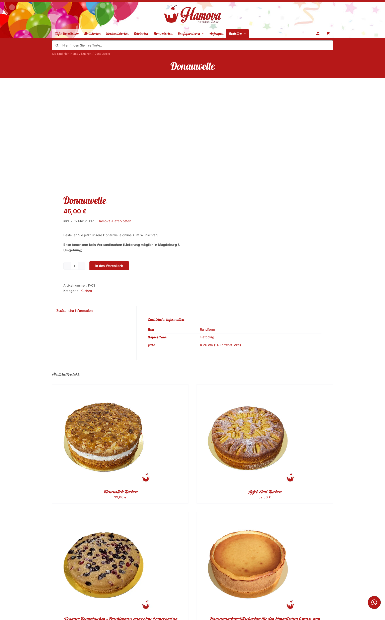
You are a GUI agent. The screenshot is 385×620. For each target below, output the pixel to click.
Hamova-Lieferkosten (114, 221)
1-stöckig (207, 337)
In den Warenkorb (109, 266)
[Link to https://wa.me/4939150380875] (374, 602)
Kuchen (86, 291)
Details (105, 435)
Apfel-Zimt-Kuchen (265, 492)
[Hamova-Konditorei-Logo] (192, 3)
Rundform (207, 329)
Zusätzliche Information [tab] (74, 311)
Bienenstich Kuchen (120, 492)
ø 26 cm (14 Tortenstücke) (220, 345)
